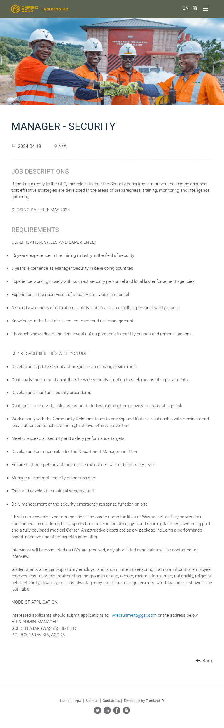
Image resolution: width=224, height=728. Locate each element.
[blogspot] (126, 712)
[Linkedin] (107, 712)
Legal (78, 701)
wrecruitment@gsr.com (134, 615)
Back (207, 660)
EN (186, 8)
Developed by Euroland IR (144, 701)
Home (64, 701)
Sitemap (92, 701)
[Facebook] (116, 712)
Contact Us (111, 701)
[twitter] (97, 712)
